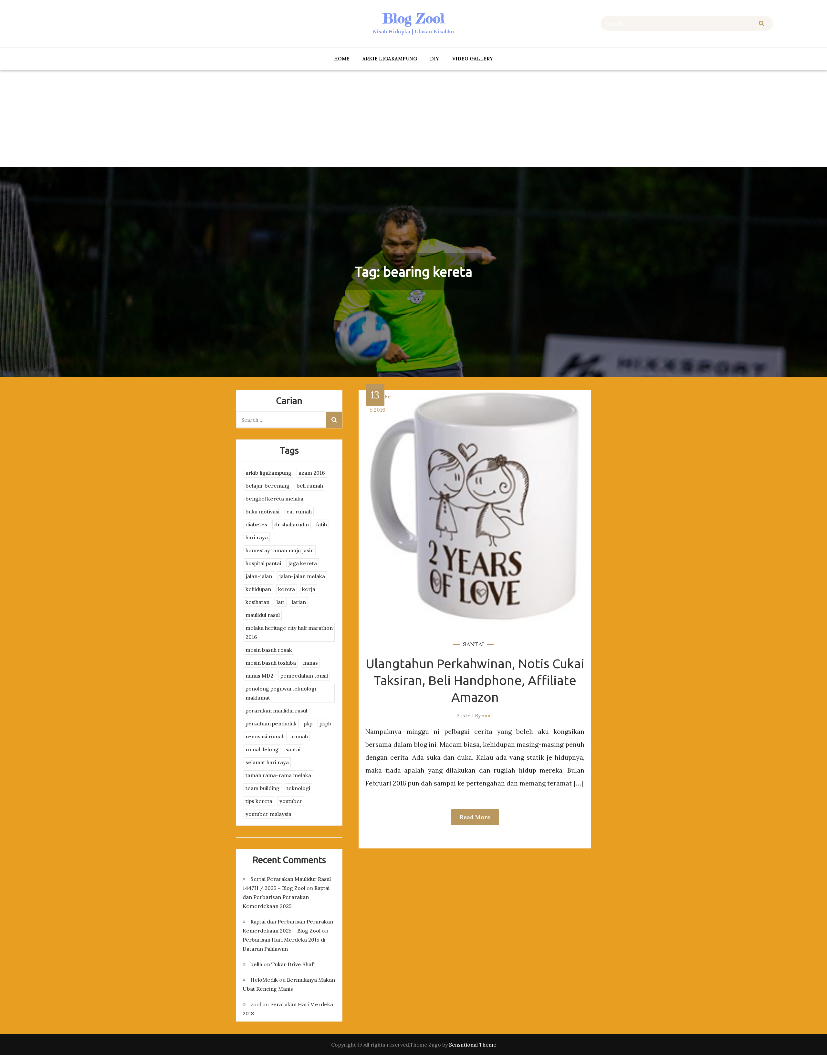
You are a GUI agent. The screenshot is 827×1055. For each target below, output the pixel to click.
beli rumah (310, 485)
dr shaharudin (291, 524)
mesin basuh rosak (269, 650)
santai (473, 644)
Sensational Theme (472, 1044)
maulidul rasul (263, 615)
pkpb (325, 723)
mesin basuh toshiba (271, 662)
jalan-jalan (259, 576)
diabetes (256, 524)
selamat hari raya (267, 762)
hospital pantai (263, 563)
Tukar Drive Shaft (293, 964)
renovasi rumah (265, 736)
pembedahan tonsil (304, 675)
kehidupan (258, 589)
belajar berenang (267, 485)
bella (256, 964)
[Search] (761, 23)
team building (262, 788)
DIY (434, 59)
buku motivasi (262, 511)
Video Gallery (472, 59)
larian (299, 602)
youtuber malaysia (268, 814)
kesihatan (257, 602)
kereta (286, 589)
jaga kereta (302, 563)
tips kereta (259, 801)
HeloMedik (264, 979)
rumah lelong (262, 749)
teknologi (298, 788)
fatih (321, 524)
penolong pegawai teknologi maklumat (281, 693)
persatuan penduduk (271, 723)
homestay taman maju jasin (280, 550)
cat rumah (299, 511)
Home (342, 59)
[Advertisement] (413, 118)
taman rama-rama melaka (278, 775)
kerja (308, 589)
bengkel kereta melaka (274, 498)
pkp (308, 723)
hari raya (257, 537)
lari (281, 602)
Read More (475, 817)
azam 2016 (311, 472)
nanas (310, 662)
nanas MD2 (259, 675)
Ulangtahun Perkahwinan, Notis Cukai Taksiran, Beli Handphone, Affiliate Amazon (475, 680)
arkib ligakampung (389, 59)
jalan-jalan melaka (302, 576)
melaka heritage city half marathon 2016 (289, 632)
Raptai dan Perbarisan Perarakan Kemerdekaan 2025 (286, 897)
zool (487, 716)
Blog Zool (413, 18)
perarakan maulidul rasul (276, 710)
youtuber (290, 801)
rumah (300, 736)
